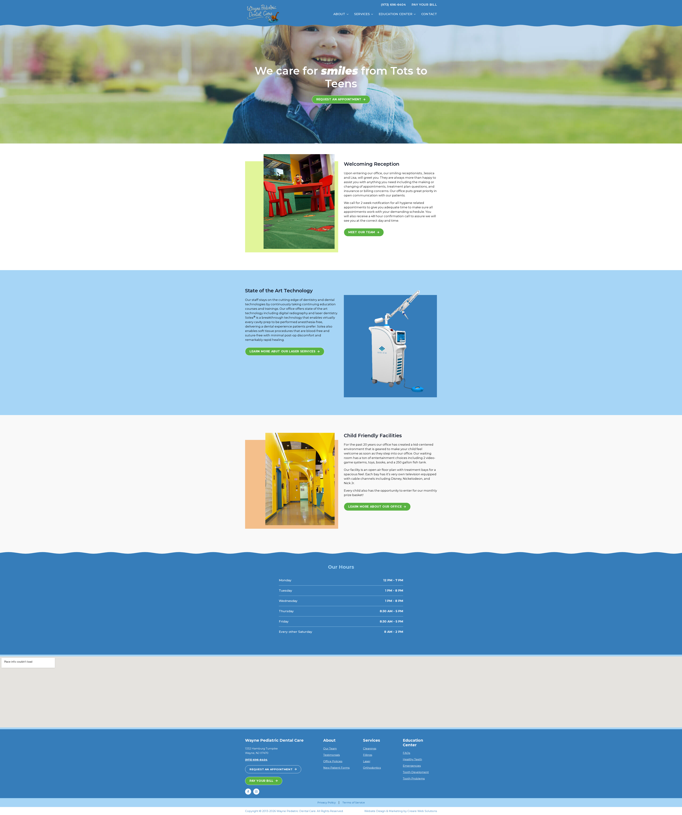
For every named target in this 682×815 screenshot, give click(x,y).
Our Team (330, 748)
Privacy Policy (326, 802)
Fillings (367, 755)
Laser (366, 761)
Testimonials (331, 755)
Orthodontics (372, 767)
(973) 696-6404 (393, 4)
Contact (429, 14)
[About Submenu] (348, 14)
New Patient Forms (336, 767)
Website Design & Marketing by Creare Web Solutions (400, 811)
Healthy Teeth (412, 759)
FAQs (406, 753)
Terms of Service (353, 802)
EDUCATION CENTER (395, 14)
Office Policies (332, 761)
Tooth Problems (414, 778)
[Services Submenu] (373, 14)
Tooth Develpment (416, 772)
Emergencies (412, 765)
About (339, 14)
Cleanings (369, 748)
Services (362, 14)
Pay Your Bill (424, 4)
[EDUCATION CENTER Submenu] (415, 14)
